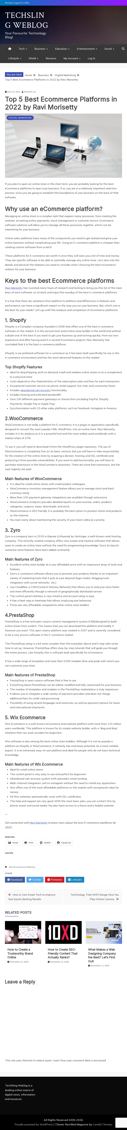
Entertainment (86, 48)
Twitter (36, 879)
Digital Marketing (20, 118)
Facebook (16, 879)
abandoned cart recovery (36, 390)
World (32, 58)
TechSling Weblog (26, 20)
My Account (71, 58)
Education (61, 48)
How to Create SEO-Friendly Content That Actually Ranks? (62, 953)
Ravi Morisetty (14, 288)
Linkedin (76, 879)
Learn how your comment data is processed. (79, 1060)
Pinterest (56, 879)
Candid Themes (102, 1124)
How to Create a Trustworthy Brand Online (20, 953)
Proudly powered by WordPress (34, 1124)
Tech (22, 48)
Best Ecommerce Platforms (22, 867)
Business (39, 48)
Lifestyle (13, 58)
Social (108, 48)
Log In (91, 58)
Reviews (51, 58)
